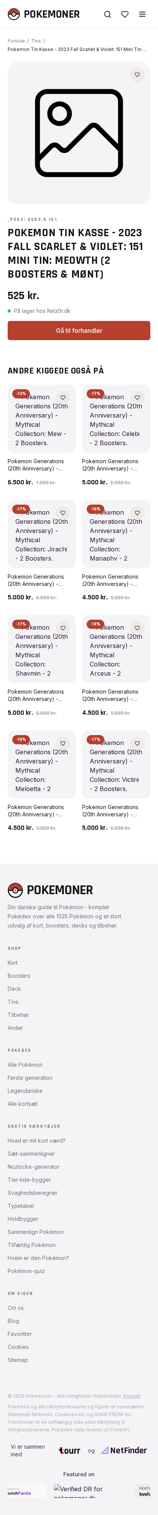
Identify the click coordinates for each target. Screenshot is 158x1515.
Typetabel (21, 1205)
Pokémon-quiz (26, 1271)
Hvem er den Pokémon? (38, 1258)
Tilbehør (18, 1015)
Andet (15, 1028)
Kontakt (132, 1396)
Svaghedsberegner (33, 1192)
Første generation (30, 1077)
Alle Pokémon (25, 1064)
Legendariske (25, 1090)
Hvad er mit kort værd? (37, 1140)
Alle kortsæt (23, 1103)
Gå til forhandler (79, 330)
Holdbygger (23, 1219)
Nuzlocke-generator (33, 1166)
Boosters (19, 975)
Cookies (18, 1347)
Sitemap (18, 1360)
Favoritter (20, 1334)
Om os (16, 1307)
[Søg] (107, 14)
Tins (36, 41)
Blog (13, 1321)
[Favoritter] (125, 14)
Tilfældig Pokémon (32, 1245)
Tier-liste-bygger (29, 1179)
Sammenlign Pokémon (36, 1232)
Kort (13, 962)
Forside (16, 41)
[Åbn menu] (142, 14)
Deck (14, 988)
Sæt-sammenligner (31, 1153)
